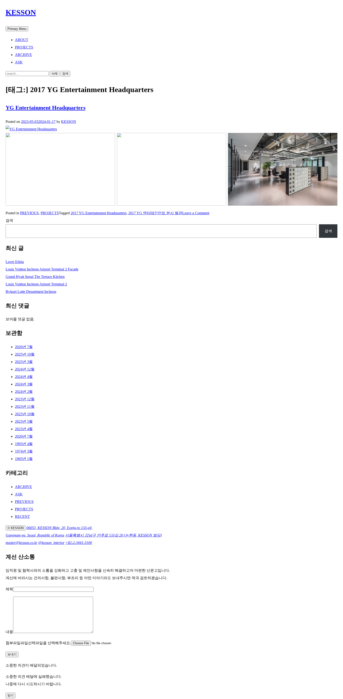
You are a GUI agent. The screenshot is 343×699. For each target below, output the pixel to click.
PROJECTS (24, 47)
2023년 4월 (24, 429)
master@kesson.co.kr (21, 543)
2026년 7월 (24, 347)
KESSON (21, 12)
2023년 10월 (25, 414)
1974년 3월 (24, 451)
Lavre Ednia (15, 262)
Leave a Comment (195, 213)
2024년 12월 (25, 369)
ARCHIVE (23, 55)
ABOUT (21, 40)
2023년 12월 (25, 399)
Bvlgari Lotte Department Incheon (31, 292)
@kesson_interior (51, 543)
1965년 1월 (24, 459)
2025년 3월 (24, 362)
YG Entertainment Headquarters (45, 108)
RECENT (22, 517)
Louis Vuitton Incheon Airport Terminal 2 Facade (42, 269)
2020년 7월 (24, 436)
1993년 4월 (24, 444)
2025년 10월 (25, 354)
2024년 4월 (24, 377)
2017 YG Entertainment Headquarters (98, 213)
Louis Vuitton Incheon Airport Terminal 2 (36, 284)
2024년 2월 (24, 392)
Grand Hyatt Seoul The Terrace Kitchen (35, 277)
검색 (9, 220)
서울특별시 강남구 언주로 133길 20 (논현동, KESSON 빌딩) (113, 535)
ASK (19, 62)
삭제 (55, 73)
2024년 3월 (24, 384)
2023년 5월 (24, 421)
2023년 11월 (25, 406)
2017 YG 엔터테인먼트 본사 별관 (155, 213)
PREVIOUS (29, 213)
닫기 (10, 695)
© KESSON (15, 528)
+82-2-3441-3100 (78, 543)
